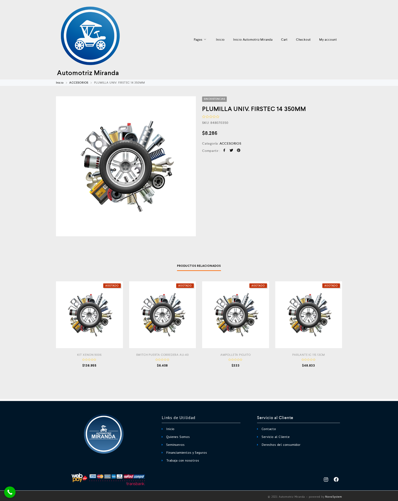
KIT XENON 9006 (89, 355)
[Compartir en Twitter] (231, 151)
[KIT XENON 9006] (89, 314)
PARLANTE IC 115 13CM (308, 355)
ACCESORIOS (78, 82)
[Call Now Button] (10, 492)
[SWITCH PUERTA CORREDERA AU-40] (162, 314)
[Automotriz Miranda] (90, 36)
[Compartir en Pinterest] (239, 151)
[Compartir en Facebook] (224, 151)
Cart (284, 39)
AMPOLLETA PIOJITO (235, 355)
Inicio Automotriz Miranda (253, 39)
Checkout (303, 39)
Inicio (220, 39)
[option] (126, 166)
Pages (198, 39)
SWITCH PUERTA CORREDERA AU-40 (162, 355)
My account (328, 39)
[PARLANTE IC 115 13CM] (308, 314)
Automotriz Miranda (88, 72)
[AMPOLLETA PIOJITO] (235, 314)
